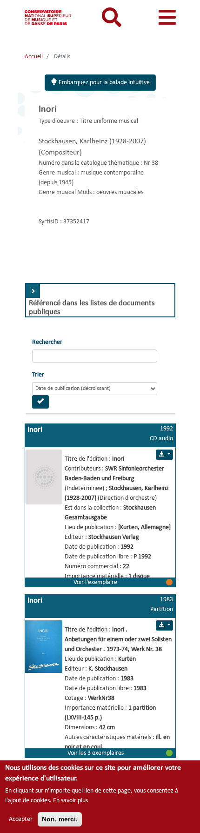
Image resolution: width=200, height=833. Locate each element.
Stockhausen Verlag (113, 537)
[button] (100, 582)
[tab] (100, 300)
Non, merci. (60, 819)
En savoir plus (70, 800)
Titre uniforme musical (109, 121)
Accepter (21, 819)
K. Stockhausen (107, 668)
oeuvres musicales (119, 192)
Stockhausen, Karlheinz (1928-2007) (92, 141)
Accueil (34, 57)
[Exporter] (164, 455)
